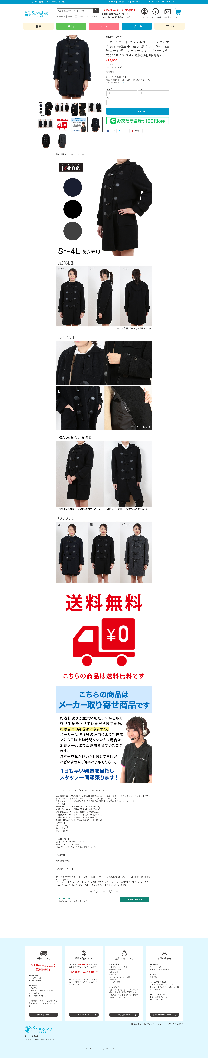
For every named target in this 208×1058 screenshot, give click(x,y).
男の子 (71, 26)
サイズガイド (137, 1)
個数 (108, 98)
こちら (121, 82)
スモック (71, 16)
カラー (141, 89)
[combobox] (78, 10)
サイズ (109, 89)
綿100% (94, 16)
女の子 (104, 26)
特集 (38, 26)
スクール (137, 26)
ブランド (169, 26)
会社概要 (112, 1)
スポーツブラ (82, 16)
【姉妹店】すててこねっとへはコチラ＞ (162, 1)
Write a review (135, 900)
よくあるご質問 (123, 1)
